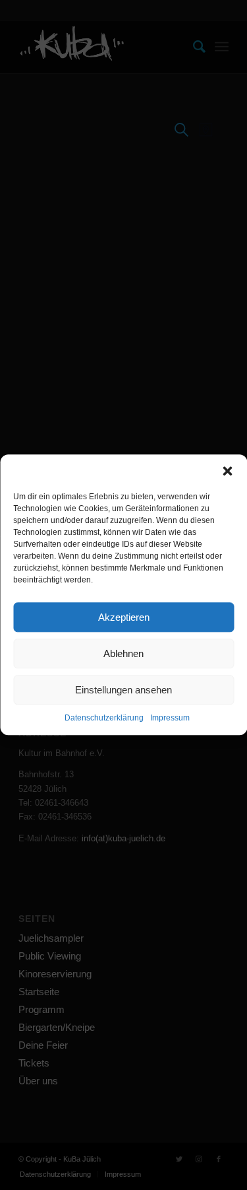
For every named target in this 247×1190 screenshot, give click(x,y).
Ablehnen (123, 653)
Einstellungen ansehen (123, 689)
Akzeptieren (124, 617)
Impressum (170, 717)
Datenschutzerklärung (104, 717)
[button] (227, 470)
